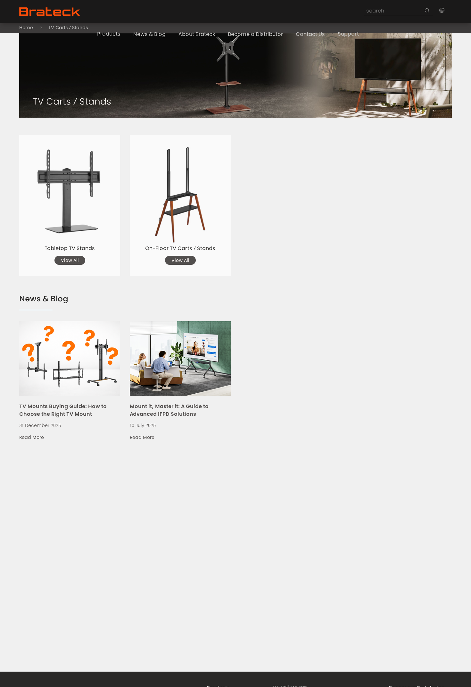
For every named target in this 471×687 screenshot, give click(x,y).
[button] (442, 10)
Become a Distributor (255, 34)
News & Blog (149, 34)
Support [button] (348, 34)
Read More (31, 438)
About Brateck (196, 34)
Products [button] (108, 34)
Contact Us (310, 34)
